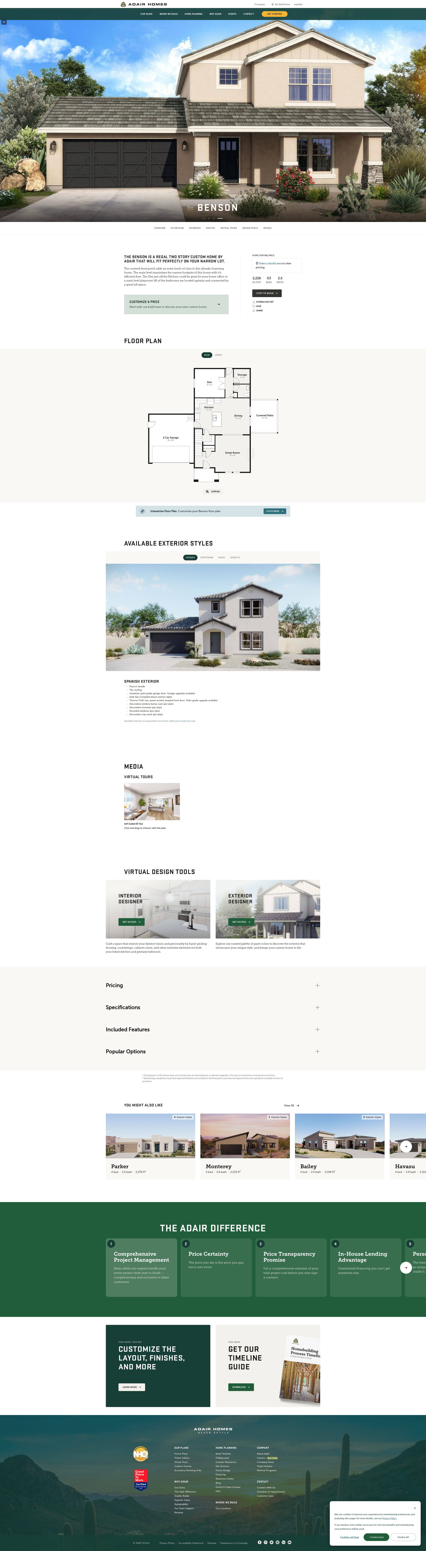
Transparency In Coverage (234, 1543)
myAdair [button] (298, 4)
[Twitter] (272, 1542)
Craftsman (206, 557)
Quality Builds (181, 1496)
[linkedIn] (284, 1542)
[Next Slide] (418, 115)
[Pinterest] (266, 1542)
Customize (272, 511)
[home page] (144, 4)
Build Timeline (223, 1454)
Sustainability (181, 1504)
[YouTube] (290, 1542)
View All (289, 1105)
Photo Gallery (181, 1458)
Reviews (178, 1512)
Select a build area (270, 263)
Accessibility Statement (191, 1543)
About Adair (263, 1454)
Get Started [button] (274, 14)
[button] (218, 304)
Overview (159, 228)
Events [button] (232, 14)
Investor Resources (226, 1462)
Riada (221, 557)
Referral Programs (266, 1470)
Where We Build (169, 14)
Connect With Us (266, 1487)
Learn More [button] (130, 1387)
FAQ (218, 1491)
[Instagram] (278, 1542)
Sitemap (211, 1543)
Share (259, 310)
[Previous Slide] (8, 115)
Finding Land (222, 1458)
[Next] (406, 1268)
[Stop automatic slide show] (4, 22)
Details (267, 228)
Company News (265, 1462)
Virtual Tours (228, 228)
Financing (221, 1474)
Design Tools (250, 228)
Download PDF (265, 302)
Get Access (129, 922)
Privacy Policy (167, 1543)
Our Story (179, 1487)
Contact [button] (248, 14)
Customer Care (265, 1496)
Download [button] (239, 1387)
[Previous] (20, 1147)
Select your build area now (182, 721)
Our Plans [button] (146, 14)
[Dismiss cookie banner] (415, 1508)
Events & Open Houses (228, 1487)
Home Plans (181, 1454)
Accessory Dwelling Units (187, 1470)
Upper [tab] (218, 355)
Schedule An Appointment (271, 1492)
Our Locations (223, 1508)
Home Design (223, 1470)
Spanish (190, 557)
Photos (210, 228)
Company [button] (260, 4)
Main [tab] (207, 355)
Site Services (222, 1466)
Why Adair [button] (215, 14)
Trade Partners (264, 1466)
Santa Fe (235, 557)
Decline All (403, 1537)
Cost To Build (265, 293)
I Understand (376, 1537)
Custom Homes (182, 1466)
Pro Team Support (184, 1508)
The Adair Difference (185, 1492)
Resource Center (225, 1479)
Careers (261, 1458)
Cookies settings (349, 1537)
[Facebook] (260, 1542)
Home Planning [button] (194, 14)
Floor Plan (177, 228)
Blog (218, 1483)
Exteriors (195, 228)
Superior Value (182, 1500)
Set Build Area (282, 4)
